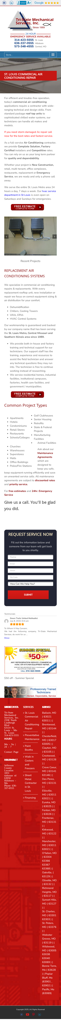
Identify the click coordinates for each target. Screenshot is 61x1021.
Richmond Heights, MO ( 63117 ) (49, 891)
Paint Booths (29, 748)
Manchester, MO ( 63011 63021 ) (49, 845)
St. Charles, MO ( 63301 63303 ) (49, 915)
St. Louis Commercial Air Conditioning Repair (30, 720)
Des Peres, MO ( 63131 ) (49, 782)
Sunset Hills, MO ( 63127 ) (49, 903)
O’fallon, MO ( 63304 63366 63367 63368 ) (49, 860)
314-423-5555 (24, 40)
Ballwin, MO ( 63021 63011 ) (49, 716)
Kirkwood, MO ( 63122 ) (49, 833)
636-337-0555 (24, 43)
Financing (30, 797)
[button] (6, 236)
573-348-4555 (24, 46)
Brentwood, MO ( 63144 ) (49, 728)
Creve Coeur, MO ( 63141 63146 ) (49, 771)
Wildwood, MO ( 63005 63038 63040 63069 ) (49, 954)
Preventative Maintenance (30, 737)
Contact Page (11, 751)
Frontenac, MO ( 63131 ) (49, 821)
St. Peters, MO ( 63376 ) (49, 926)
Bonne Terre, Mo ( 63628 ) (49, 969)
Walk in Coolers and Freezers (30, 762)
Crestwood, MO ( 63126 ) (49, 759)
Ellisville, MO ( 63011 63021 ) (49, 794)
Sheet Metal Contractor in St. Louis (30, 783)
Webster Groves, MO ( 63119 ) (49, 938)
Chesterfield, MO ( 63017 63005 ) (49, 740)
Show (7, 638)
